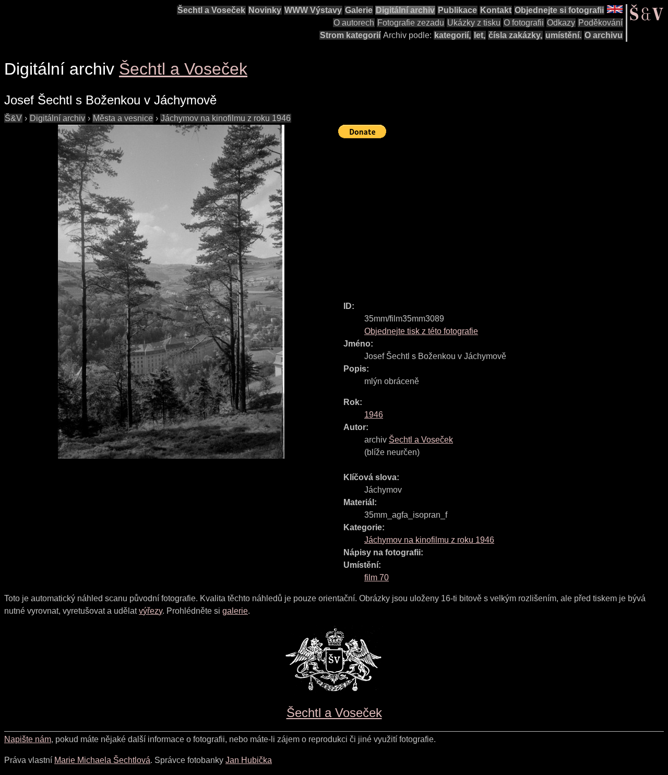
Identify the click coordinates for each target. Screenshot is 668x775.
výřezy (150, 610)
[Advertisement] (503, 215)
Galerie (359, 10)
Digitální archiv (405, 10)
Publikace (457, 10)
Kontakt (495, 10)
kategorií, (452, 35)
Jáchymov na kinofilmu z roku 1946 (226, 118)
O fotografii (524, 22)
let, (479, 35)
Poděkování (600, 22)
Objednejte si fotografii (559, 10)
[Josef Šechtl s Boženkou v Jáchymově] (171, 292)
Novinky (264, 10)
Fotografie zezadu (410, 22)
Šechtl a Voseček (211, 10)
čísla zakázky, (515, 35)
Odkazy (561, 22)
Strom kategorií (350, 35)
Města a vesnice (123, 118)
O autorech (353, 22)
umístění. (563, 35)
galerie (235, 610)
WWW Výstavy (313, 10)
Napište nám (27, 739)
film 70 (376, 577)
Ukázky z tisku (473, 22)
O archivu (603, 35)
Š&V (13, 118)
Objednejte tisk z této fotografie (421, 331)
